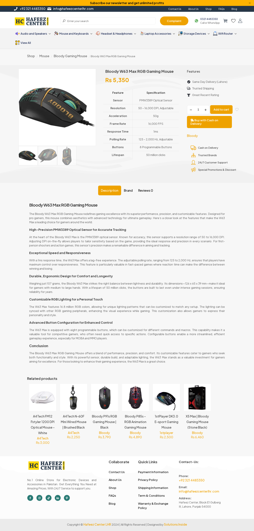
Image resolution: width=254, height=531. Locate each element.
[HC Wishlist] (233, 21)
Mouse (44, 56)
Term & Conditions (151, 495)
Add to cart (221, 109)
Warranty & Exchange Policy (153, 506)
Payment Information (153, 472)
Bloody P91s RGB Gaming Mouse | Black (104, 421)
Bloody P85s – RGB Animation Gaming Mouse (135, 421)
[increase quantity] (206, 109)
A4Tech (42, 438)
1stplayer (166, 433)
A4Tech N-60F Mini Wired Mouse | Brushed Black (73, 421)
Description (109, 190)
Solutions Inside (175, 524)
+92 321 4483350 (32, 9)
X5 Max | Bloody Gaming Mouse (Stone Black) (197, 421)
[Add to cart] (51, 389)
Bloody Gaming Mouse (70, 56)
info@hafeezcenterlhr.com (73, 9)
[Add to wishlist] (51, 404)
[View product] (51, 396)
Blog (112, 503)
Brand (128, 190)
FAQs (112, 495)
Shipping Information (153, 488)
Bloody (192, 136)
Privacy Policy (148, 480)
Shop (31, 56)
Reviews (145, 190)
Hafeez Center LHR (97, 524)
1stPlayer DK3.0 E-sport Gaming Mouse (166, 421)
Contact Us (117, 472)
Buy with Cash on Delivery (204, 121)
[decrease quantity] (191, 109)
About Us (115, 480)
